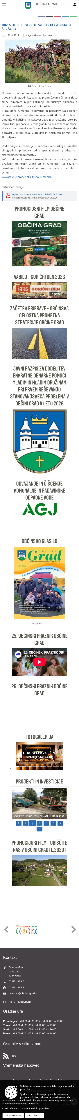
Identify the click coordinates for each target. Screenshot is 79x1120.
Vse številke (38, 623)
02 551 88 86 (16, 987)
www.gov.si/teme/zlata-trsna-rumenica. (27, 177)
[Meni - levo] (4, 4)
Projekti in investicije (39, 781)
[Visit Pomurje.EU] (52, 929)
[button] (16, 757)
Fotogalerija (39, 736)
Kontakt (10, 957)
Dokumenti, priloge (13, 187)
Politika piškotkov (40, 1108)
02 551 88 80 (16, 981)
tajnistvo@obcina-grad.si (23, 993)
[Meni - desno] (75, 4)
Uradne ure (13, 1011)
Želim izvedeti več (13, 1115)
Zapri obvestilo (34, 1115)
